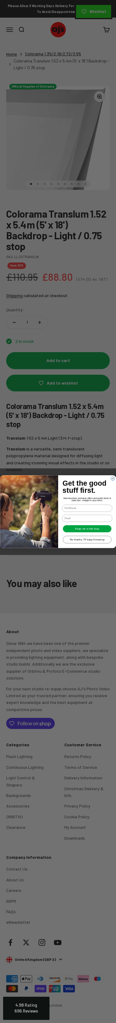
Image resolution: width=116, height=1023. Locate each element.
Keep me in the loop (87, 528)
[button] (26, 1008)
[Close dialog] (112, 478)
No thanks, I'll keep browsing (87, 539)
